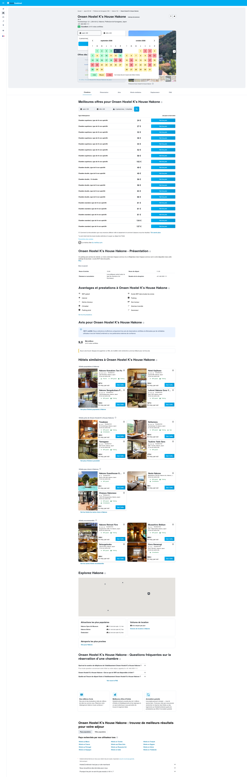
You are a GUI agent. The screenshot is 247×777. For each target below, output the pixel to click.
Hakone (114, 11)
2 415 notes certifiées (96, 26)
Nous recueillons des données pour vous (94, 768)
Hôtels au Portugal (85, 747)
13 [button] (120, 55)
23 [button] (102, 65)
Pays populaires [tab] (85, 732)
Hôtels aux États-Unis (118, 744)
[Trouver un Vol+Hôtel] (3, 21)
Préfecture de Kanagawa (99, 11)
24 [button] (106, 65)
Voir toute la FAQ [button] (112, 681)
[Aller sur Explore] (3, 25)
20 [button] (120, 60)
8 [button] (97, 55)
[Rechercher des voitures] (3, 17)
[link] (93, 409)
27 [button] (120, 65)
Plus (79, 261)
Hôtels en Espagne (85, 750)
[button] (3, 3)
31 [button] (150, 69)
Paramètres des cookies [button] (85, 239)
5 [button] (115, 51)
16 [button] (102, 60)
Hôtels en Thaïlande (150, 750)
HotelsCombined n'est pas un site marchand (95, 764)
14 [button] (92, 60)
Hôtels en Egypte (149, 744)
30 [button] (102, 69)
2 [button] (101, 51)
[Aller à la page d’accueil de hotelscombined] (14, 3)
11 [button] (111, 55)
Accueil (80, 11)
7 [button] (92, 55)
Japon (85, 11)
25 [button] (111, 65)
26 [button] (116, 65)
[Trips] (3, 31)
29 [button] (97, 69)
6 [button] (120, 51)
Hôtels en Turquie (149, 742)
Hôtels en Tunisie (117, 742)
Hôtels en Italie (116, 750)
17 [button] (106, 60)
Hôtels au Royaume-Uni (119, 747)
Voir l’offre (120, 385)
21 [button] (92, 65)
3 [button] (106, 51)
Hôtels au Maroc (84, 742)
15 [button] (97, 60)
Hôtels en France (84, 744)
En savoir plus (156, 232)
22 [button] (97, 65)
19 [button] (116, 60)
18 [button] (111, 60)
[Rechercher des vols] (3, 9)
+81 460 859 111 (83, 24)
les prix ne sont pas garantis (126, 759)
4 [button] (111, 51)
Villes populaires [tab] (100, 732)
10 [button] (106, 55)
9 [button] (101, 55)
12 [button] (116, 55)
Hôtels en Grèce (148, 747)
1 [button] (97, 51)
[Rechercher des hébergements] (3, 13)
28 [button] (92, 69)
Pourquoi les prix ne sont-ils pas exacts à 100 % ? (97, 771)
